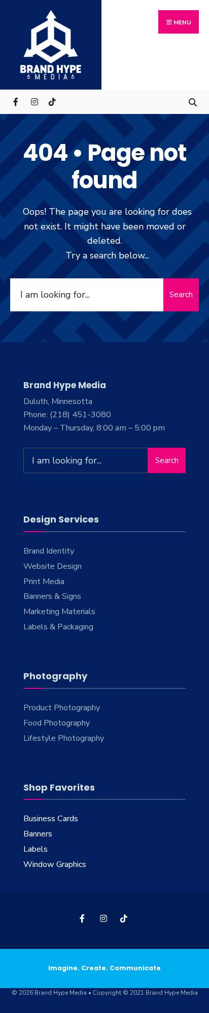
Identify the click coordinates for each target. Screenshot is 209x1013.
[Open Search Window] (192, 101)
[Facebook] (16, 101)
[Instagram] (34, 101)
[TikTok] (52, 101)
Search (181, 295)
